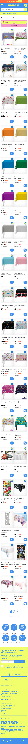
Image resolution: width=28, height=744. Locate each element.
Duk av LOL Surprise (6, 595)
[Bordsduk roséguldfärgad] (20, 584)
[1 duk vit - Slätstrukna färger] (20, 230)
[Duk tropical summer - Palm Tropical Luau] (7, 487)
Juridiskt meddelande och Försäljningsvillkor (8, 706)
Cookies (3, 710)
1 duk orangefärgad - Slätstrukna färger (7, 145)
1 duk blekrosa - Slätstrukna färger (19, 274)
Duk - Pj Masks (18, 402)
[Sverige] (2, 723)
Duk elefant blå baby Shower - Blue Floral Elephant (6, 563)
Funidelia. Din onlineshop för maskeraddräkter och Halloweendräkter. (13, 5)
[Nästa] (17, 611)
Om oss (3, 713)
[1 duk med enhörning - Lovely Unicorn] (7, 358)
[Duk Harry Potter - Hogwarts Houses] (7, 69)
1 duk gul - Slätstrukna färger (20, 209)
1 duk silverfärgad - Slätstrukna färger (6, 241)
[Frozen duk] (20, 519)
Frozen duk (17, 530)
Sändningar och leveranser (9, 691)
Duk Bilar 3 (4, 466)
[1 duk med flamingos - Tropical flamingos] (20, 37)
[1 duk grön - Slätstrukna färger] (20, 166)
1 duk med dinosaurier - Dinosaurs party (7, 306)
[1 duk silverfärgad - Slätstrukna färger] (7, 230)
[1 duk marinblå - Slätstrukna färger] (7, 166)
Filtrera (6, 22)
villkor (14, 667)
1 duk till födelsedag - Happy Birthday (20, 80)
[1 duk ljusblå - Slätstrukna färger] (7, 262)
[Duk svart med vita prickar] (20, 487)
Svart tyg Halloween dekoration (6, 531)
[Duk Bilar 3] (7, 455)
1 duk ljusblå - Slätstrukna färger (6, 274)
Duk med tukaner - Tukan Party (19, 434)
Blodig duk (4, 112)
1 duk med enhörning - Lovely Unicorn (7, 370)
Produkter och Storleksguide (9, 693)
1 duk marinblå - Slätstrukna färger (6, 177)
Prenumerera (19, 662)
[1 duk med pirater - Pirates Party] (20, 294)
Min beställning (5, 690)
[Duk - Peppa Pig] (7, 423)
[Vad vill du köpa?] (2, 5)
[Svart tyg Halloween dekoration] (7, 519)
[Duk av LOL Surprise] (7, 584)
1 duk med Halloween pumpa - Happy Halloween (7, 338)
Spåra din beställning (15, 680)
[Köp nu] (12, 56)
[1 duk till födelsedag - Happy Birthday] (20, 69)
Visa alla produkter (14, 616)
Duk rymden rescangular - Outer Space (19, 563)
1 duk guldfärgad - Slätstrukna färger (19, 145)
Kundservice (15, 674)
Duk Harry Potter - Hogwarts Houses (6, 80)
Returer (3, 695)
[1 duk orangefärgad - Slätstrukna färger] (7, 133)
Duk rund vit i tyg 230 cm (20, 467)
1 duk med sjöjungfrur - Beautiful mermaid (20, 338)
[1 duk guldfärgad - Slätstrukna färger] (20, 133)
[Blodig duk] (7, 101)
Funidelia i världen (6, 703)
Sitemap (3, 712)
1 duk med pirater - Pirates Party (19, 306)
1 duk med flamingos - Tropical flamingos (20, 48)
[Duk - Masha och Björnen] (7, 37)
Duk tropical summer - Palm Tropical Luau (7, 499)
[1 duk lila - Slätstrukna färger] (7, 198)
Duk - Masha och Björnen (5, 48)
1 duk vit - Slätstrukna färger (20, 241)
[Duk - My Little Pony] (7, 391)
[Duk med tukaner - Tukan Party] (20, 423)
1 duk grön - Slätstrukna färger (19, 177)
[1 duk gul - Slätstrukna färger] (20, 198)
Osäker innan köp (6, 696)
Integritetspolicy (6, 708)
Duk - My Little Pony (6, 402)
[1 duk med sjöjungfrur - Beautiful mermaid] (20, 326)
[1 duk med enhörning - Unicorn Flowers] (20, 358)
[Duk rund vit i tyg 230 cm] (20, 455)
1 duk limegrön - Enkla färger (20, 113)
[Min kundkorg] (25, 5)
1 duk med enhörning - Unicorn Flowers (20, 370)
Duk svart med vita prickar (19, 499)
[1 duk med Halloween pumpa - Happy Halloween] (7, 326)
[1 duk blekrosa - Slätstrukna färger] (20, 262)
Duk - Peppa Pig (5, 434)
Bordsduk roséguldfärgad (18, 595)
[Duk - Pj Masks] (20, 391)
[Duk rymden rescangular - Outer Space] (20, 552)
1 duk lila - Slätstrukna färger (7, 209)
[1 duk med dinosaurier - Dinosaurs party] (7, 294)
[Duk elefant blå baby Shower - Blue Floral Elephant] (7, 552)
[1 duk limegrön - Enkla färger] (20, 101)
